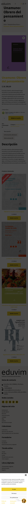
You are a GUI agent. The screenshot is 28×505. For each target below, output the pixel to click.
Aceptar (14, 489)
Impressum (24, 501)
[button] (26, 475)
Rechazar (14, 493)
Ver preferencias (14, 497)
